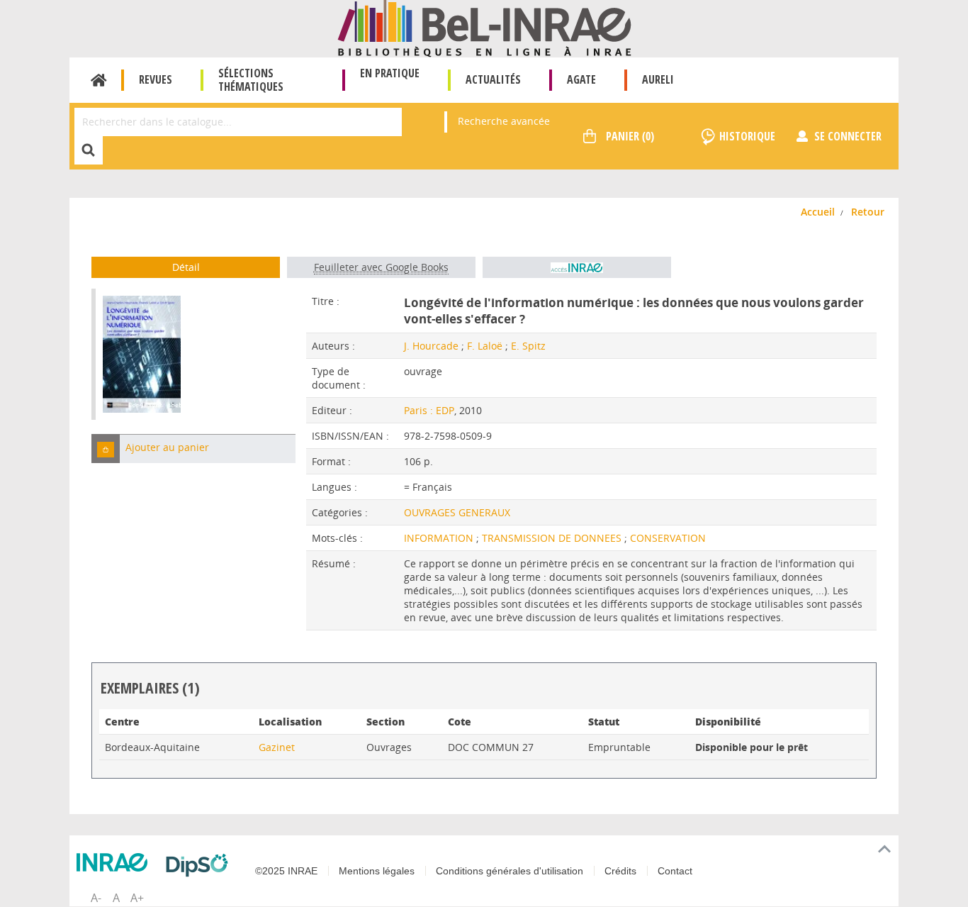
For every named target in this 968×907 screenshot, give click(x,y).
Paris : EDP (429, 410)
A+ (137, 898)
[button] (105, 448)
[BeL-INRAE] (484, 27)
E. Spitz (528, 345)
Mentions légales (377, 871)
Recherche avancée (504, 121)
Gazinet (277, 747)
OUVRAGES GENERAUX (457, 512)
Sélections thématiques (250, 79)
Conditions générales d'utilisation (509, 871)
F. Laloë (484, 345)
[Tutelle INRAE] (115, 862)
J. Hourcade (431, 345)
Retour (867, 211)
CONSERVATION (668, 538)
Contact (675, 871)
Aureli (658, 79)
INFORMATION (440, 538)
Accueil (99, 80)
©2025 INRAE (286, 871)
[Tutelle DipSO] (201, 865)
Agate (581, 79)
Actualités (493, 79)
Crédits (620, 871)
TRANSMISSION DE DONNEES (553, 538)
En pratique (390, 73)
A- (96, 898)
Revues (155, 79)
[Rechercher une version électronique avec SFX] (577, 267)
